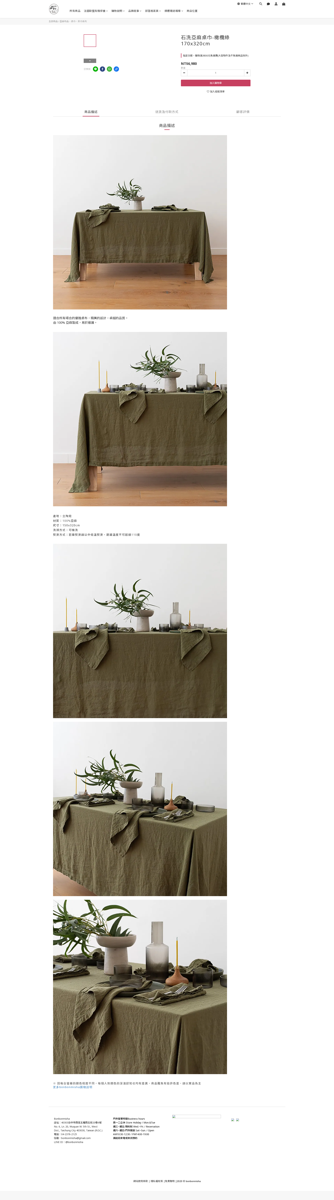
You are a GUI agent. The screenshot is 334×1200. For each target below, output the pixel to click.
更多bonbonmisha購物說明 (73, 1087)
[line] (95, 69)
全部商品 (53, 21)
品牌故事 (133, 11)
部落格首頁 (152, 11)
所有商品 (75, 11)
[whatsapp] (109, 69)
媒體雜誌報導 (173, 11)
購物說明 (117, 11)
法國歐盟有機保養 (94, 11)
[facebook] (102, 69)
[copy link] (116, 69)
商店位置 (192, 11)
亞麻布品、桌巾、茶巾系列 (73, 21)
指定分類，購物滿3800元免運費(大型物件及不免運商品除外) (215, 55)
